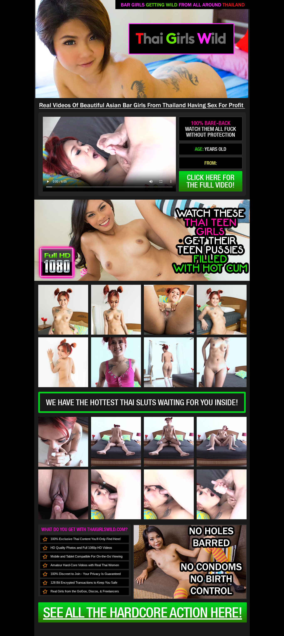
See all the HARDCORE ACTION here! (142, 612)
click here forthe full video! (210, 181)
